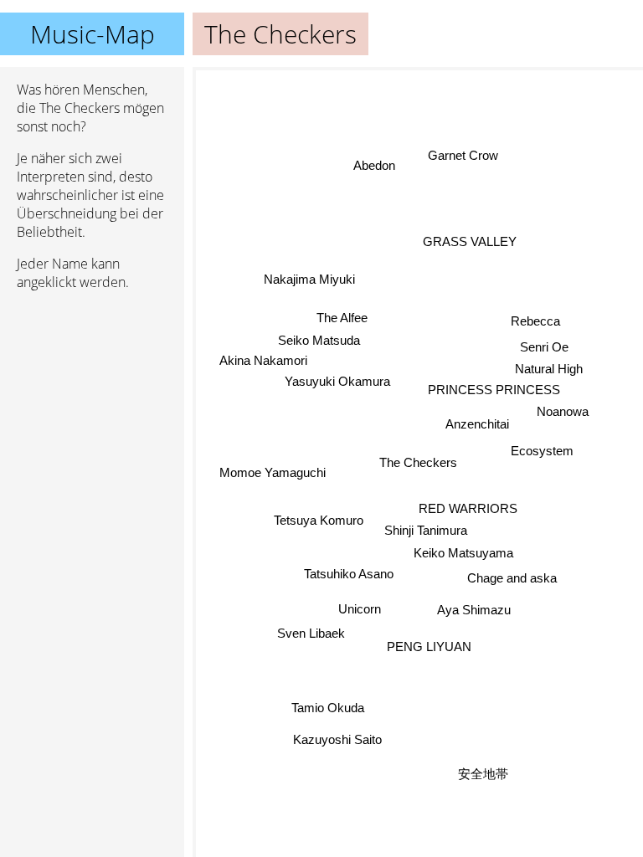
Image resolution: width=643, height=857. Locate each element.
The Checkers (418, 462)
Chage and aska (511, 579)
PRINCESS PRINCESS (495, 389)
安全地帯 (483, 774)
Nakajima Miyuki (309, 279)
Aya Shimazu (474, 610)
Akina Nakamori (263, 360)
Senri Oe (544, 347)
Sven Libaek (311, 633)
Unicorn (359, 609)
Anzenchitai (477, 424)
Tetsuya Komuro (318, 519)
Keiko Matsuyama (463, 553)
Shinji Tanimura (425, 530)
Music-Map (92, 34)
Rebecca (535, 321)
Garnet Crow (463, 155)
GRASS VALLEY (470, 242)
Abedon (376, 165)
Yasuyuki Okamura (337, 381)
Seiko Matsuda (319, 339)
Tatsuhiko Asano (348, 574)
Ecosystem (542, 450)
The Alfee (342, 317)
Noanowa (563, 411)
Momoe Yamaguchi (272, 471)
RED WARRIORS (468, 508)
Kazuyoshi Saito (338, 739)
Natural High (549, 369)
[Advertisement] (92, 392)
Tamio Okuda (328, 708)
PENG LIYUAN (429, 646)
